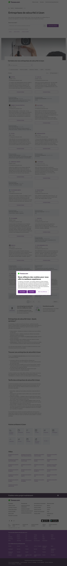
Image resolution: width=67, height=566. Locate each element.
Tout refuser (31, 291)
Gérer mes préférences (42, 291)
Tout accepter (22, 291)
